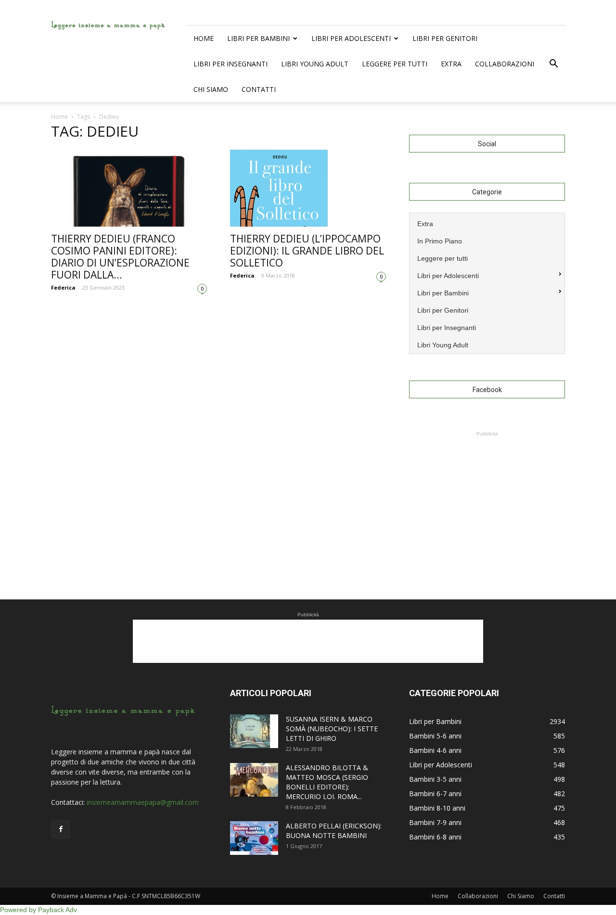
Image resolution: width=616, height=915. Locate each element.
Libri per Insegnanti (230, 63)
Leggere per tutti (394, 63)
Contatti (259, 89)
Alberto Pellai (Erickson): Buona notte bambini (334, 830)
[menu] (487, 283)
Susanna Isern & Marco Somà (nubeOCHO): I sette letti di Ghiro (332, 728)
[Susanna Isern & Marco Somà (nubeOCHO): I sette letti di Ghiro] (254, 731)
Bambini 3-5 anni (435, 779)
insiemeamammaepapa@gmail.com (143, 802)
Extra (451, 63)
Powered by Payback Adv (38, 910)
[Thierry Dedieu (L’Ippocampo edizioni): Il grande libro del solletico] (308, 188)
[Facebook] (60, 829)
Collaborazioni (504, 63)
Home (203, 38)
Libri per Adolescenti (351, 38)
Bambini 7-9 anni (435, 822)
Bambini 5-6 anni (435, 735)
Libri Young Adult (314, 63)
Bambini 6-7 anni (435, 793)
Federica (63, 287)
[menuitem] (487, 222)
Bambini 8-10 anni (437, 808)
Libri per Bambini (258, 38)
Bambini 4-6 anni (435, 750)
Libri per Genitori (444, 38)
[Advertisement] (487, 499)
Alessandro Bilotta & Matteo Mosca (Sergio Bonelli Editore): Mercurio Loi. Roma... (327, 782)
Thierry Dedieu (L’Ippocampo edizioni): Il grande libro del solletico (307, 250)
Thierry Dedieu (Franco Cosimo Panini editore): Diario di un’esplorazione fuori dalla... (120, 256)
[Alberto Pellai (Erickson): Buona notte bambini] (254, 838)
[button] (553, 64)
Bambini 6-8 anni (435, 836)
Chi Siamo (210, 89)
